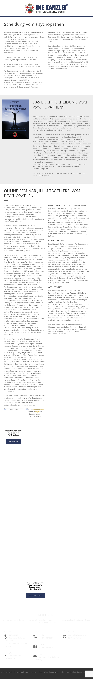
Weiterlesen (13, 441)
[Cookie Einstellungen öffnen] (5, 676)
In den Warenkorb (36, 596)
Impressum (54, 672)
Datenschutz (44, 672)
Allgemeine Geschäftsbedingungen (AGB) (76, 672)
